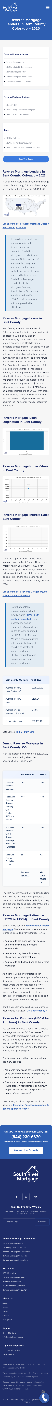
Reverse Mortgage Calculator (15, 1290)
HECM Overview (9, 1273)
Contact (6, 1307)
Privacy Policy (8, 1354)
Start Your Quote (26, 159)
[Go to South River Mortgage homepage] (10, 7)
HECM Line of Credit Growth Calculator (23, 147)
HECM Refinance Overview (14, 1286)
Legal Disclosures (18, 1382)
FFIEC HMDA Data (25, 732)
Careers (6, 1315)
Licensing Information (11, 1350)
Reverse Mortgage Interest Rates (19, 77)
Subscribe (42, 1222)
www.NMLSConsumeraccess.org (16, 1389)
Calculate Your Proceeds (26, 1150)
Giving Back (7, 1320)
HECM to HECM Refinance (17, 114)
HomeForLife (11, 105)
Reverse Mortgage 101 (15, 62)
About (5, 1303)
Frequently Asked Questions (14, 1247)
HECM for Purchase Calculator (19, 143)
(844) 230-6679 (26, 1136)
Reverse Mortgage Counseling (18, 81)
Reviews (6, 1311)
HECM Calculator (13, 138)
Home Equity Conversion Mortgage (20, 110)
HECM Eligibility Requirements (19, 67)
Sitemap (6, 1382)
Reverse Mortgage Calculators (15, 1260)
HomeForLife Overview (12, 1281)
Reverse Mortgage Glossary (14, 1277)
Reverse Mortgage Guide (13, 1243)
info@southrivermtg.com (13, 1337)
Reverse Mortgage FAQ (16, 72)
